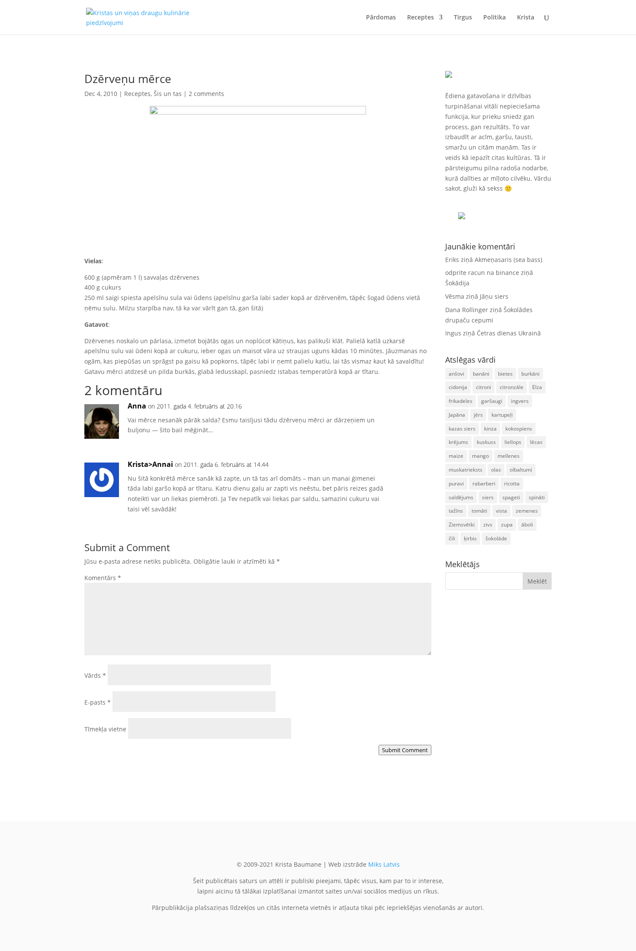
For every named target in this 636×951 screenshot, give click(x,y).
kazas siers (462, 428)
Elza (537, 387)
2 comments (206, 93)
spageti (511, 497)
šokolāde (496, 538)
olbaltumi (521, 469)
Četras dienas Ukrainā (509, 333)
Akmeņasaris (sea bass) (508, 259)
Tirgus (463, 17)
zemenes (527, 510)
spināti (537, 497)
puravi (456, 483)
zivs (487, 524)
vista (501, 510)
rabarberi (483, 483)
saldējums (461, 497)
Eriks (452, 259)
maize (456, 456)
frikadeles (460, 401)
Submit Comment (405, 750)
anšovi (456, 373)
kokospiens (518, 428)
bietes (505, 373)
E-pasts (97, 702)
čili (452, 538)
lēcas (536, 442)
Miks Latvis (384, 864)
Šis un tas (168, 93)
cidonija (458, 387)
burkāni (530, 373)
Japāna (457, 414)
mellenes (509, 456)
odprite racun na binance (482, 272)
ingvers (520, 401)
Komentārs (102, 578)
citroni (483, 387)
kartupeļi (502, 414)
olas (496, 469)
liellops (512, 442)
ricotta (512, 483)
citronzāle (512, 387)
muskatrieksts (465, 469)
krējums (458, 442)
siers (488, 497)
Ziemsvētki (462, 524)
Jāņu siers (494, 296)
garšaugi (491, 401)
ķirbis (470, 538)
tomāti (479, 510)
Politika (494, 17)
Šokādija (457, 283)
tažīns (456, 510)
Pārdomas (381, 17)
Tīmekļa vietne (105, 729)
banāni (481, 373)
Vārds (95, 675)
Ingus (453, 333)
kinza (490, 428)
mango (480, 456)
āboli (527, 524)
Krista (525, 17)
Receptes (420, 17)
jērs (478, 414)
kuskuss (486, 442)
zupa (507, 524)
